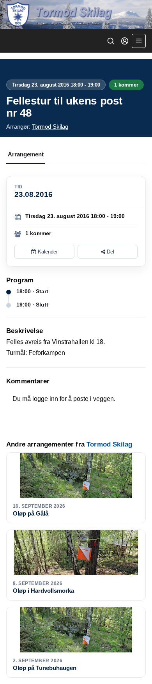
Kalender (47, 252)
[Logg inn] (125, 41)
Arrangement (26, 154)
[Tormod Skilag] (76, 14)
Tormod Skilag (50, 126)
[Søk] (111, 41)
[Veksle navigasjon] (139, 41)
